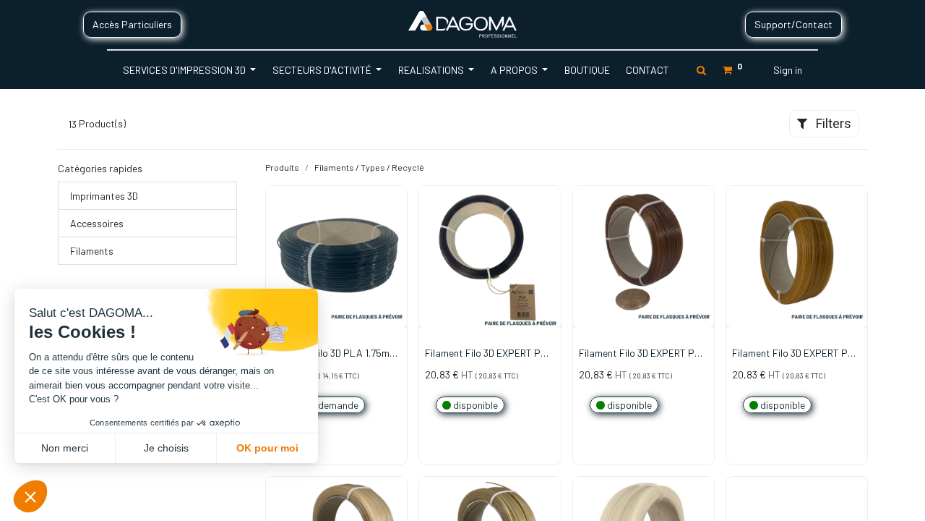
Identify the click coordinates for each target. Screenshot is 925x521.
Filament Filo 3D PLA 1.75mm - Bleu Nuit (334, 354)
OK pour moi (267, 448)
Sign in (787, 70)
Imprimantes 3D (104, 196)
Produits (282, 167)
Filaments (91, 251)
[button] (397, 248)
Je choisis (166, 448)
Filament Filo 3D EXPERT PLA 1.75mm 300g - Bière (643, 354)
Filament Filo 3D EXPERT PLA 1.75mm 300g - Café (489, 354)
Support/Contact (793, 24)
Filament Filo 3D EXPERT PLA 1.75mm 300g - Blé (796, 354)
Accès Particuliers (132, 24)
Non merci (64, 448)
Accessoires (97, 223)
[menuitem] (586, 69)
